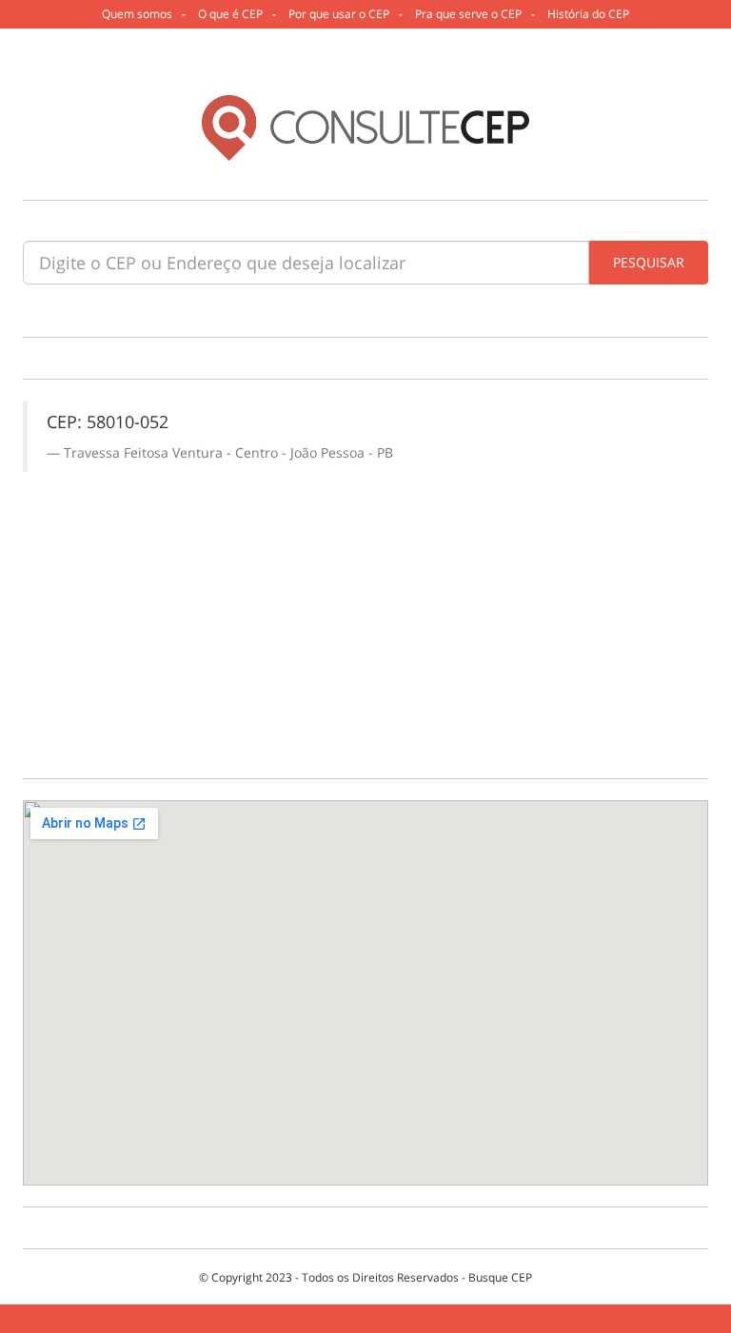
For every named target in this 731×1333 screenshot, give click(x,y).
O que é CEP (230, 14)
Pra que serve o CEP (468, 14)
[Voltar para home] (366, 128)
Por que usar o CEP (338, 14)
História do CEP (588, 14)
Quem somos (137, 14)
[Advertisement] (365, 614)
